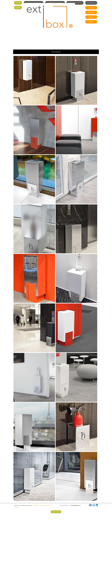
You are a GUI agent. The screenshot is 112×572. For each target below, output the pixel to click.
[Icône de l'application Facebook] (90, 505)
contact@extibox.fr (75, 505)
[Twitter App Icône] (94, 505)
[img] (34, 80)
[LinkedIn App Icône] (97, 505)
